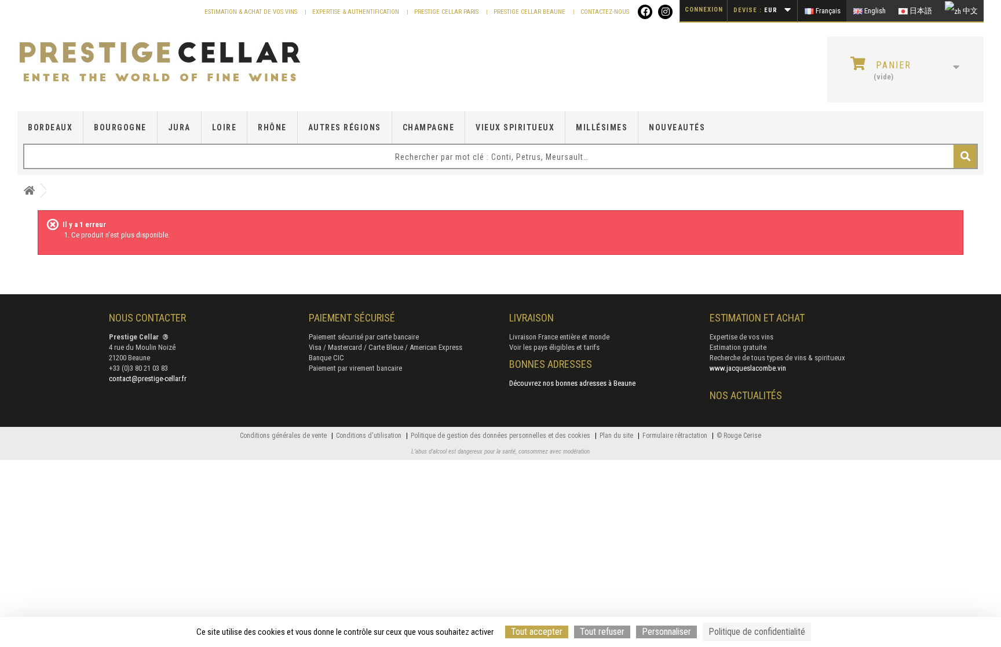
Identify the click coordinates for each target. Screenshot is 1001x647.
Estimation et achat (757, 318)
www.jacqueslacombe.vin (748, 368)
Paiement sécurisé (352, 318)
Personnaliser (666, 631)
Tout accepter (536, 631)
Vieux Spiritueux (515, 127)
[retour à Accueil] (29, 191)
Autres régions (344, 127)
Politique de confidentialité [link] (756, 631)
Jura (179, 127)
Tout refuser (602, 631)
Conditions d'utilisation (369, 436)
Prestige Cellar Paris (447, 12)
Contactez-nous (604, 12)
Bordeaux (50, 127)
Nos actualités (746, 395)
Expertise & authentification (356, 12)
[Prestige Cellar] (172, 62)
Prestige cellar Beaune (530, 12)
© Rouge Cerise (739, 436)
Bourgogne (120, 127)
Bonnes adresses (550, 364)
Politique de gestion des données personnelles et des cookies (501, 436)
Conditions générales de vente (284, 436)
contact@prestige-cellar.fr (148, 378)
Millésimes (601, 127)
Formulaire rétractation (675, 436)
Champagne (429, 127)
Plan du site (617, 436)
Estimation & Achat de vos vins (251, 12)
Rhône (272, 127)
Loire (224, 127)
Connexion (704, 9)
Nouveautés (677, 127)
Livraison (531, 318)
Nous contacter (147, 318)
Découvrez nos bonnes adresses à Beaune (572, 383)
